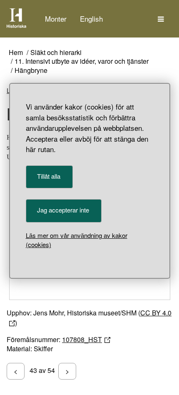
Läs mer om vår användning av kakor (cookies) (76, 240)
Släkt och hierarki (56, 52)
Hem (16, 52)
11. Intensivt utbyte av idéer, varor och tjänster (82, 61)
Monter (56, 18)
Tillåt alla (48, 176)
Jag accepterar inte (63, 209)
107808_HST (82, 339)
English (91, 18)
